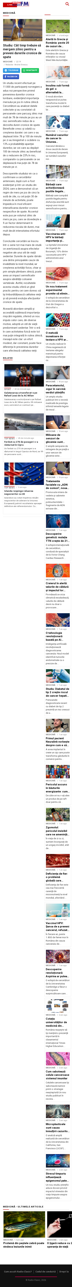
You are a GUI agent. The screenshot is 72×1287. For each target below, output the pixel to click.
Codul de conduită (45, 1271)
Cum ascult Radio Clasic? (18, 1271)
